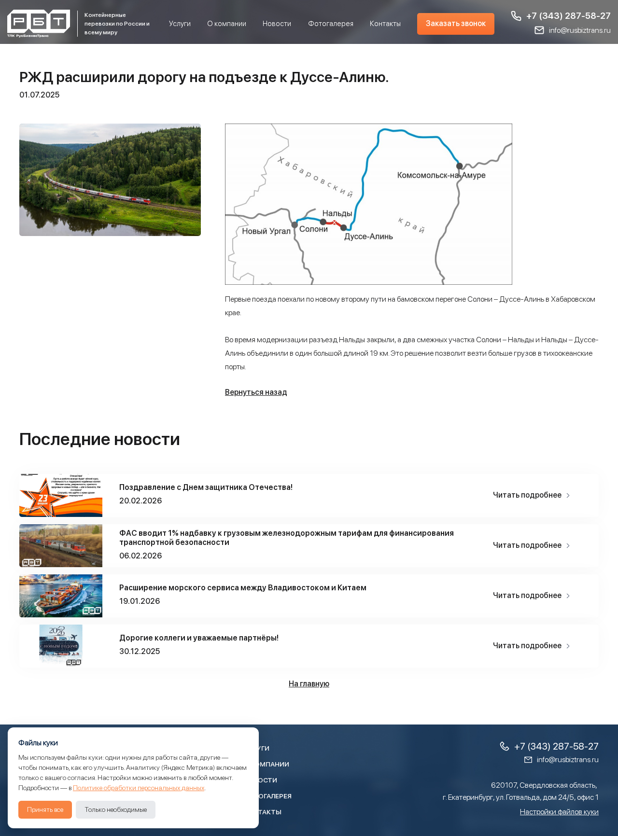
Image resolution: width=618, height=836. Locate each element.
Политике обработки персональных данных (138, 788)
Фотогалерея (330, 23)
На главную (309, 683)
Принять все (45, 809)
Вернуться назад (256, 392)
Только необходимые (115, 809)
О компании (226, 23)
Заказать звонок (456, 23)
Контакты (385, 23)
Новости (277, 23)
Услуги (180, 23)
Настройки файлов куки (559, 811)
